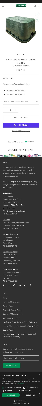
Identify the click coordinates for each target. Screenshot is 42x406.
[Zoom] (37, 14)
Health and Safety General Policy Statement (20, 322)
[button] (21, 401)
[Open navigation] (3, 6)
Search (5, 298)
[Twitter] (9, 285)
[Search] (35, 6)
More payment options (21, 130)
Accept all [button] (11, 395)
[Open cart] (39, 6)
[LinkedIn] (30, 285)
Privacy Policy (8, 306)
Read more (20, 383)
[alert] (21, 389)
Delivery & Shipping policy (13, 314)
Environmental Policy (11, 318)
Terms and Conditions (11, 302)
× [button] (39, 374)
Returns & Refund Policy (12, 310)
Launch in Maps (9, 208)
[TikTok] (25, 285)
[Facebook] (3, 285)
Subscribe (11, 365)
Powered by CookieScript (21, 403)
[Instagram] (14, 285)
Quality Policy (8, 330)
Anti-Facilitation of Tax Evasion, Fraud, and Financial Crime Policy (19, 335)
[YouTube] (20, 285)
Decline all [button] (30, 395)
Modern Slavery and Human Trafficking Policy (20, 326)
